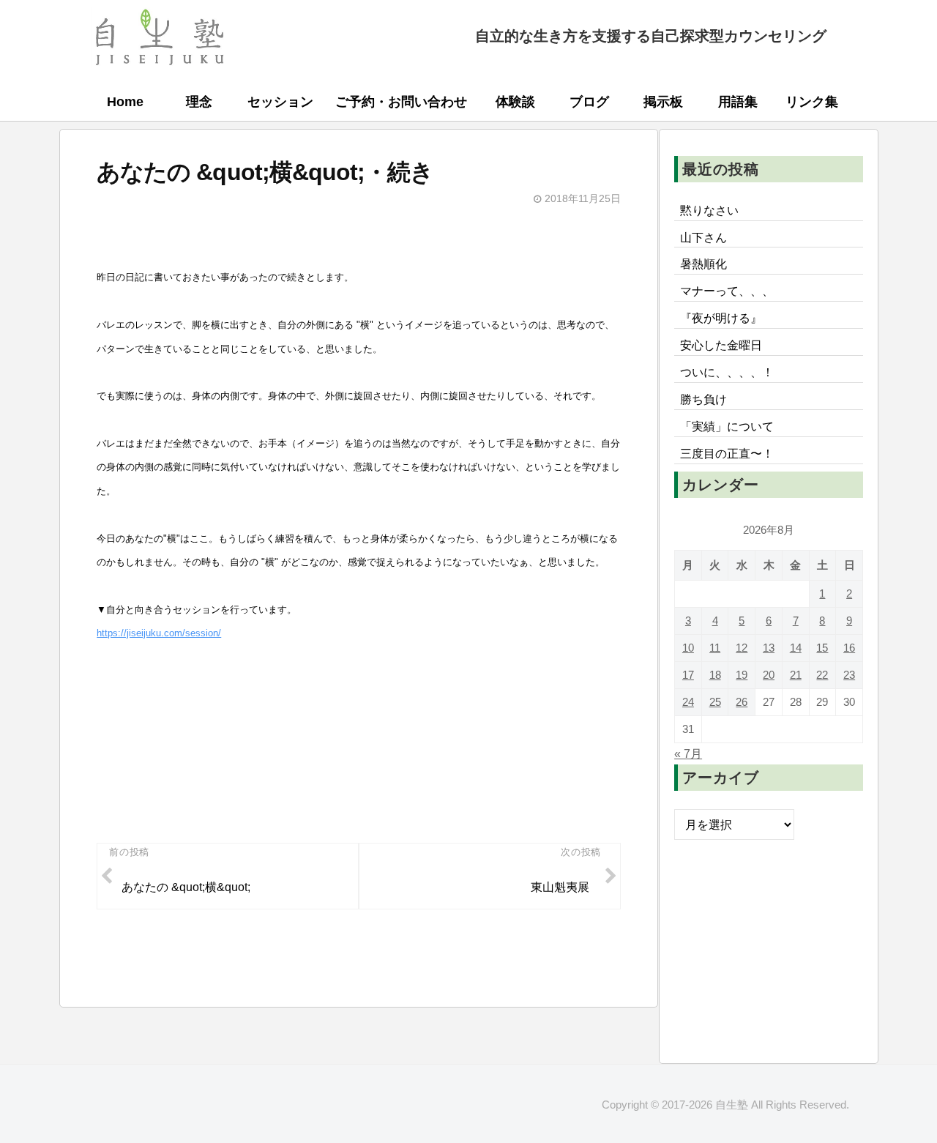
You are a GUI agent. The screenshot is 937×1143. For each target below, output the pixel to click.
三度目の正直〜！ (727, 453)
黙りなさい (709, 210)
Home (125, 101)
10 (688, 647)
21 (796, 675)
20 (768, 675)
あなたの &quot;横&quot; (186, 886)
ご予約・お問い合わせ (401, 101)
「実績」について (727, 426)
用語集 (738, 101)
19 (741, 675)
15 (822, 647)
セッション (280, 101)
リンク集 (811, 101)
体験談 (515, 101)
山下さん (703, 237)
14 (796, 647)
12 (741, 647)
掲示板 (663, 101)
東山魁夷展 (560, 886)
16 (849, 647)
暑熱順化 (703, 263)
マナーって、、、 (727, 290)
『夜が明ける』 (721, 317)
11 (714, 647)
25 (715, 702)
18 (715, 675)
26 (741, 702)
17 (688, 675)
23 (849, 675)
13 (768, 647)
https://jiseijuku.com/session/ (159, 633)
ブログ (589, 101)
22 (822, 675)
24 (688, 702)
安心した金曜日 (721, 344)
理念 (199, 101)
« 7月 (688, 753)
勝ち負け (703, 399)
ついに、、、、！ (727, 372)
